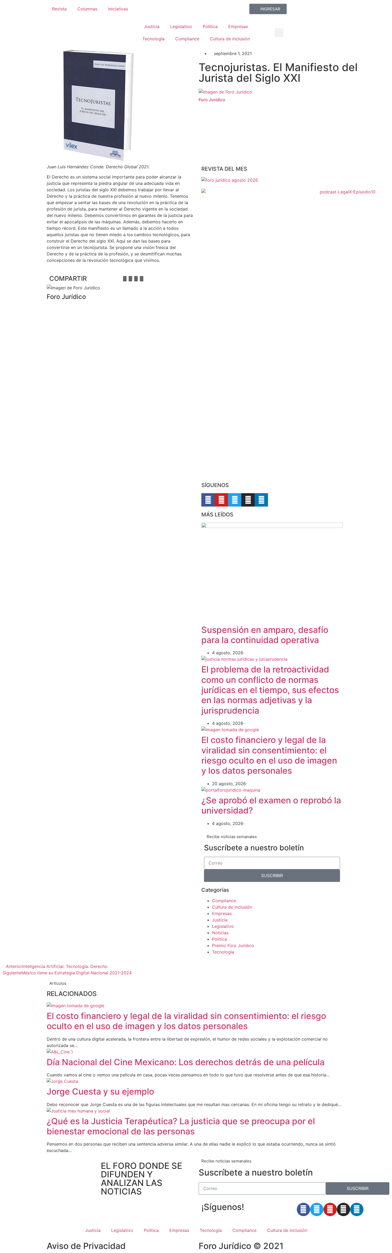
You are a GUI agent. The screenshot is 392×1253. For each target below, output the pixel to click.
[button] (279, 32)
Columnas (87, 8)
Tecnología (153, 38)
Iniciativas (118, 8)
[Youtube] (221, 500)
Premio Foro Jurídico (233, 945)
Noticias (220, 932)
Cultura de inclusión (230, 38)
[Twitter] (234, 500)
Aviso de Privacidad (86, 1246)
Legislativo (181, 26)
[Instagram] (248, 500)
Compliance (187, 38)
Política (210, 26)
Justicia (151, 26)
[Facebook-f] (208, 500)
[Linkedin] (261, 500)
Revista (59, 8)
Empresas (238, 26)
